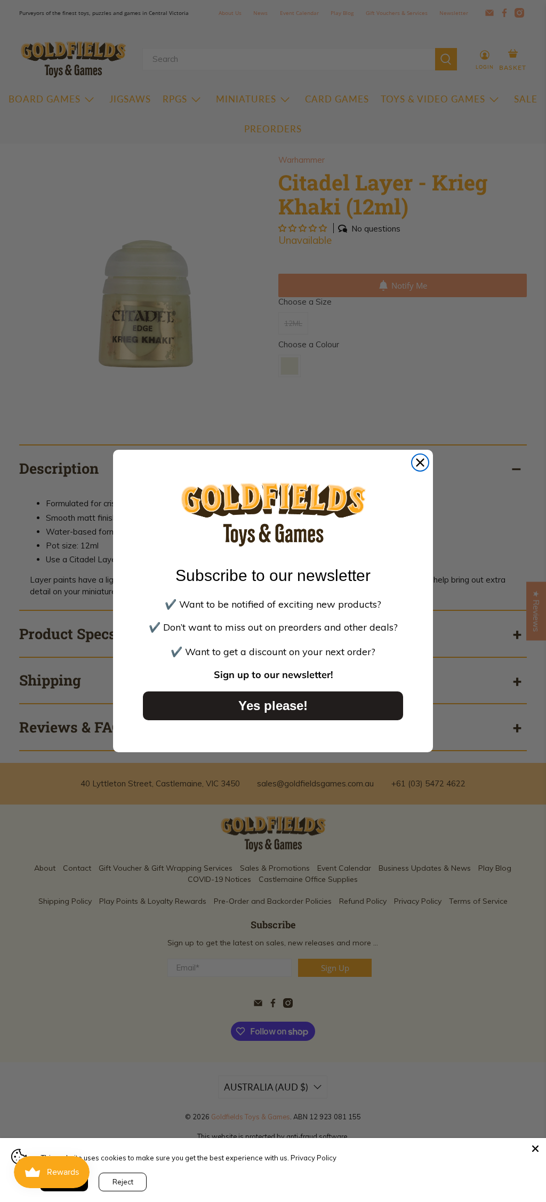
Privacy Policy (313, 1157)
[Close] (535, 1148)
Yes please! (273, 705)
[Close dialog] (420, 462)
